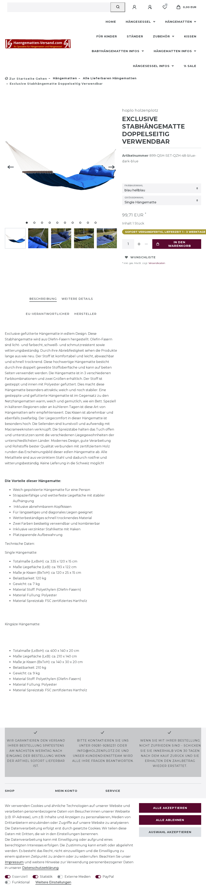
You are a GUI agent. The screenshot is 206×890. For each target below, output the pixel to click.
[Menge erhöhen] (139, 244)
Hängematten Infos (173, 51)
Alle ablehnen (170, 820)
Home (111, 22)
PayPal (108, 877)
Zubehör (162, 36)
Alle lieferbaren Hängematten (109, 78)
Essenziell (20, 877)
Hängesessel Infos (152, 66)
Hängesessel (139, 22)
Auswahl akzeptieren (170, 832)
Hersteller (85, 314)
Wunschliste (143, 257)
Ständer (135, 36)
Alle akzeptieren (170, 808)
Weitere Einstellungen (53, 882)
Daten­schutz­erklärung (40, 868)
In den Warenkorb (179, 244)
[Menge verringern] (146, 244)
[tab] (43, 299)
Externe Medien (78, 877)
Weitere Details (77, 299)
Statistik (46, 877)
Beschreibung (43, 299)
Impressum (14, 862)
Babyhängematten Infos (116, 51)
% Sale (190, 66)
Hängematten (179, 22)
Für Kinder (106, 36)
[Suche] (117, 7)
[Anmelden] (135, 7)
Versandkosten (156, 263)
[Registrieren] (150, 7)
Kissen (190, 36)
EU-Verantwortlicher (47, 314)
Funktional (21, 882)
